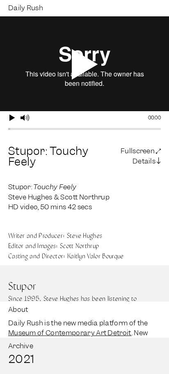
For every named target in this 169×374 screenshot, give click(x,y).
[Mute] (25, 118)
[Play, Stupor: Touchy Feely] (12, 118)
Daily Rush (25, 7)
